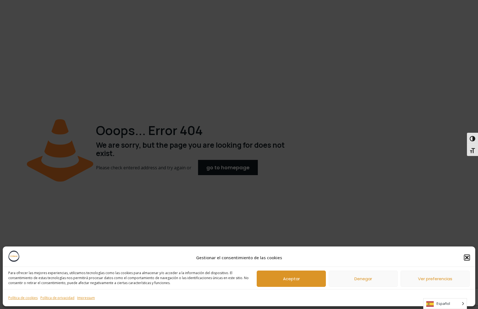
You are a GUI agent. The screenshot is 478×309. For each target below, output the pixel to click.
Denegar (363, 279)
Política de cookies (23, 297)
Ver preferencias (435, 279)
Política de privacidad (57, 297)
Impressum (86, 297)
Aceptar (291, 279)
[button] (467, 257)
